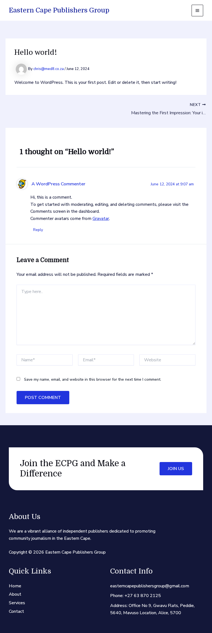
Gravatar (100, 219)
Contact (16, 611)
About (15, 594)
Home (15, 586)
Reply (38, 229)
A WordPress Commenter (58, 184)
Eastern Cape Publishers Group (59, 10)
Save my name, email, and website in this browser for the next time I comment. (92, 379)
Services (17, 603)
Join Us (176, 469)
